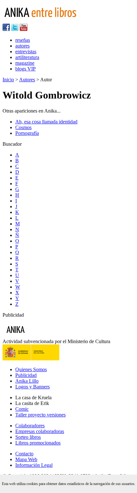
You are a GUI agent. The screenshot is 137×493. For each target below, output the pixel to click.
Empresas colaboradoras (39, 431)
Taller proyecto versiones (40, 414)
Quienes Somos (31, 369)
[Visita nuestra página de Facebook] (6, 29)
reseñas (22, 40)
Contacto (24, 453)
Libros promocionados (38, 442)
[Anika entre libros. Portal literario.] (44, 20)
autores (22, 45)
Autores (27, 79)
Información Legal (34, 465)
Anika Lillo (27, 381)
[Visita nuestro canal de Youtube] (23, 29)
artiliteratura (27, 57)
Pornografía (27, 133)
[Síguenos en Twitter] (14, 29)
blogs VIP (25, 68)
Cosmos (23, 127)
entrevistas (25, 51)
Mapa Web (26, 459)
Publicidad (26, 375)
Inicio (8, 79)
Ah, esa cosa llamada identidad (46, 121)
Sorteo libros (28, 437)
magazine (24, 63)
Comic (22, 409)
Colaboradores (30, 425)
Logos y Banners (32, 386)
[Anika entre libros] (35, 335)
